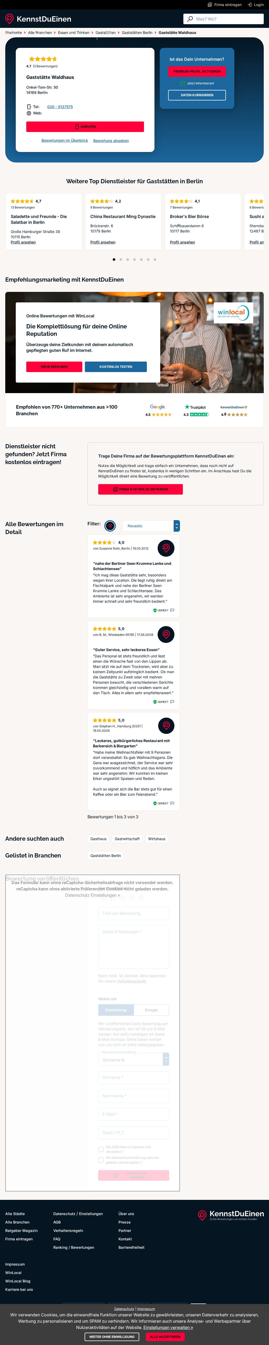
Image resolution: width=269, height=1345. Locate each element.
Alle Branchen (48, 34)
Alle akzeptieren (165, 1337)
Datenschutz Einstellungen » (92, 895)
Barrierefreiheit (131, 1247)
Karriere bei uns (19, 1289)
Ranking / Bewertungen (73, 1247)
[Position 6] (148, 259)
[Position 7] (155, 259)
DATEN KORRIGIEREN (197, 95)
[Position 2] (121, 259)
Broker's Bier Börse (189, 216)
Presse (124, 1222)
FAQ (56, 1239)
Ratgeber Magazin (21, 1230)
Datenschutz (64, 1213)
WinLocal (13, 1272)
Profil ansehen (44, 242)
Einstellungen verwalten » (168, 1327)
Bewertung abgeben (111, 140)
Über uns (126, 1213)
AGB (57, 1222)
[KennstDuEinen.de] (38, 19)
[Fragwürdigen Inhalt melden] (171, 610)
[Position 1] (114, 259)
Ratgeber (80, 34)
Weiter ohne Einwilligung (111, 1337)
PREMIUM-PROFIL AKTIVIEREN (197, 71)
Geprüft (163, 610)
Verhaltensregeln (68, 1230)
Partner (124, 1230)
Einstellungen (91, 1213)
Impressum (15, 1264)
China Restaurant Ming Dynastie (123, 216)
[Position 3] (127, 259)
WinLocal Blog (17, 1281)
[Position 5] (141, 259)
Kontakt (125, 1239)
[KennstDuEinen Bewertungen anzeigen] (110, 526)
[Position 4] (134, 259)
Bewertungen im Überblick (65, 140)
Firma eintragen (19, 1239)
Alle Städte (15, 34)
